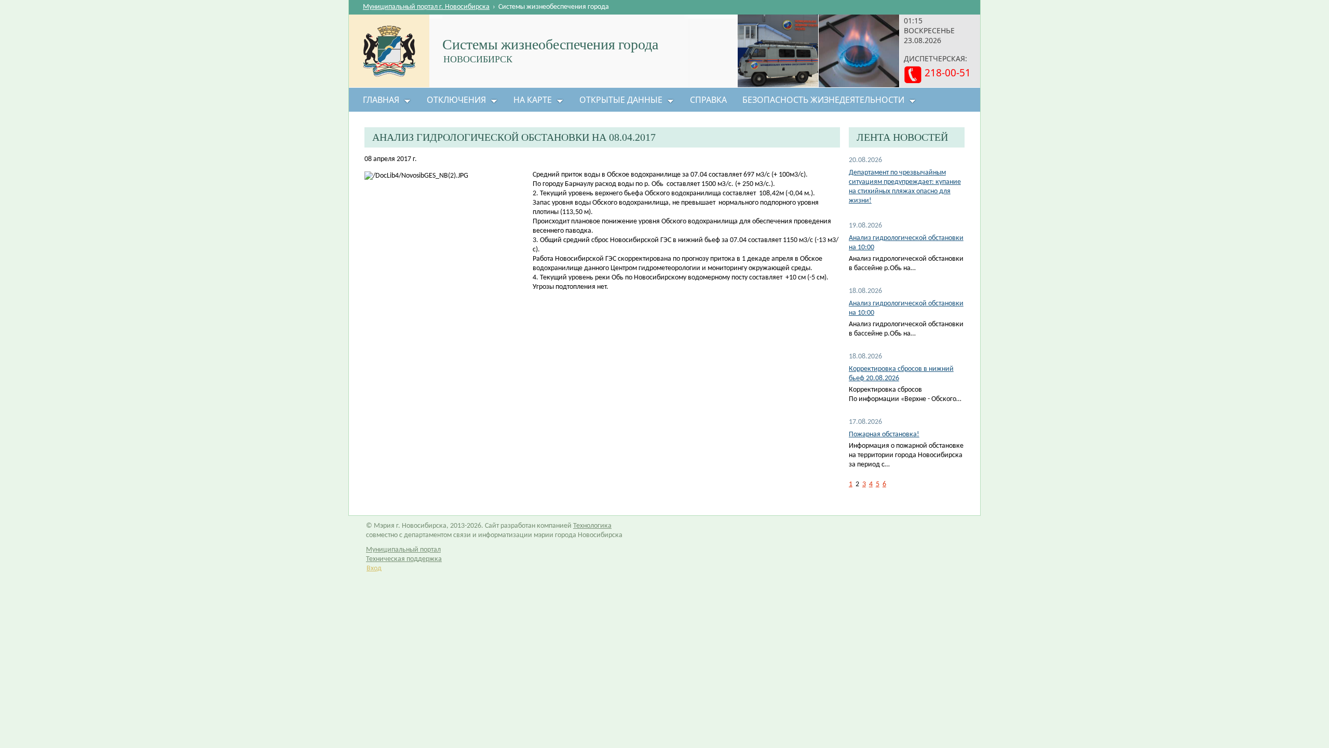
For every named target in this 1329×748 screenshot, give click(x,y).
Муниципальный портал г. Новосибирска (426, 7)
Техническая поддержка (404, 559)
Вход (374, 568)
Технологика (592, 526)
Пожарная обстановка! (884, 434)
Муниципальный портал (403, 550)
